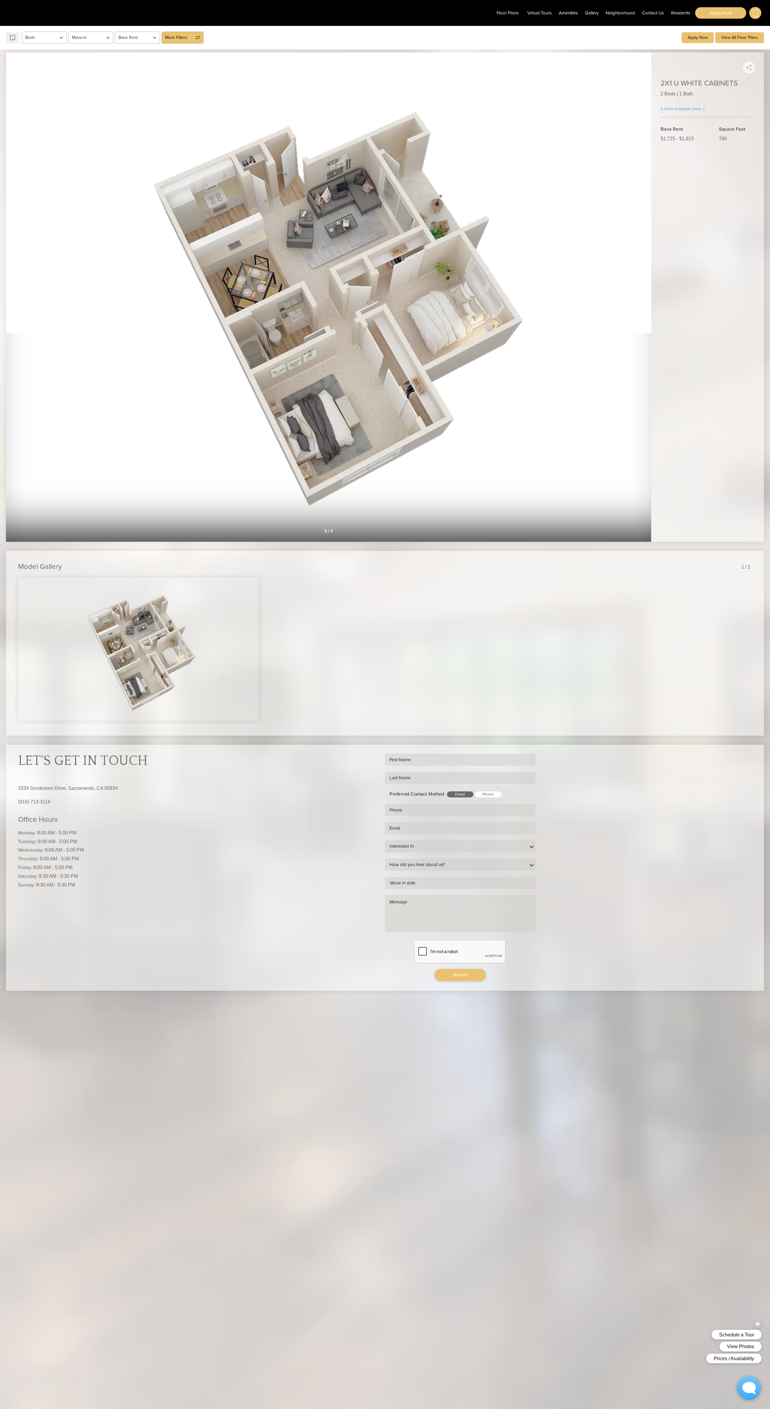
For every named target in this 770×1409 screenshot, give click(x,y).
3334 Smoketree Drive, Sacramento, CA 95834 (68, 788)
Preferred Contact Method (417, 793)
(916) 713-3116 (34, 801)
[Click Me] (755, 13)
